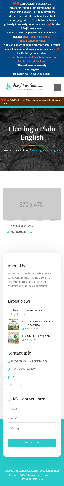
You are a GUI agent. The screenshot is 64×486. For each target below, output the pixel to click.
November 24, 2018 (22, 225)
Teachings (22, 150)
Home (7, 150)
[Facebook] (15, 385)
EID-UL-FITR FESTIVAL (36, 335)
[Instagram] (21, 385)
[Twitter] (10, 385)
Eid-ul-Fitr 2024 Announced (27, 310)
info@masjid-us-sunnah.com (29, 360)
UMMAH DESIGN (32, 479)
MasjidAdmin (18, 231)
